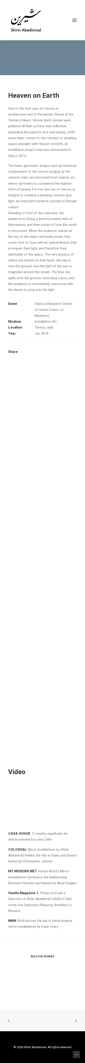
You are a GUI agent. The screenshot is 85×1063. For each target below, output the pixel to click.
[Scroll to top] (76, 1054)
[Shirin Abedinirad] (26, 20)
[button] (74, 20)
